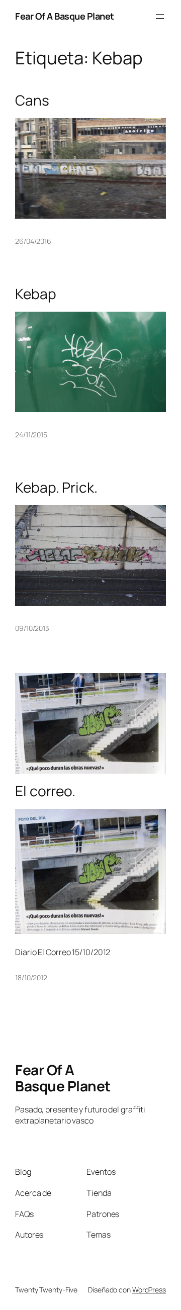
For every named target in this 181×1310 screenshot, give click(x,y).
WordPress (149, 1289)
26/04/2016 (33, 241)
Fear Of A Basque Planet (64, 16)
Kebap (35, 294)
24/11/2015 (31, 434)
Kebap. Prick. (56, 488)
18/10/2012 (31, 977)
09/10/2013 (32, 628)
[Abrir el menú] (160, 17)
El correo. (45, 791)
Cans (32, 100)
